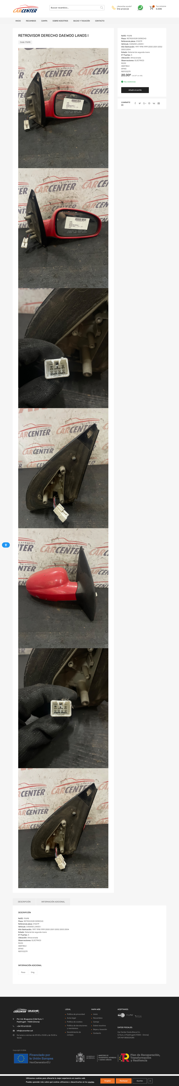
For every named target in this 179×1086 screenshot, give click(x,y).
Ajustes (140, 1081)
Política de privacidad (76, 1014)
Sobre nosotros (60, 21)
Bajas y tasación (81, 21)
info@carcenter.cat (25, 1031)
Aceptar (107, 1081)
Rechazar (124, 1081)
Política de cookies (74, 1022)
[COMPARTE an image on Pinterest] (149, 103)
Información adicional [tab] (53, 902)
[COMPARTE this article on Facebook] (134, 103)
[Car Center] (24, 8)
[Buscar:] (76, 8)
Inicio (18, 21)
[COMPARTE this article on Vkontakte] (153, 103)
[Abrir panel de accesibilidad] (6, 545)
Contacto (99, 21)
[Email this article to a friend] (158, 103)
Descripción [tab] (24, 902)
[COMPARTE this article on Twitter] (139, 103)
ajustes (91, 1082)
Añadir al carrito (135, 90)
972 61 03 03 (123, 9)
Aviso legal (71, 1018)
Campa (44, 21)
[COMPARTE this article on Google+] (144, 103)
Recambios (31, 21)
